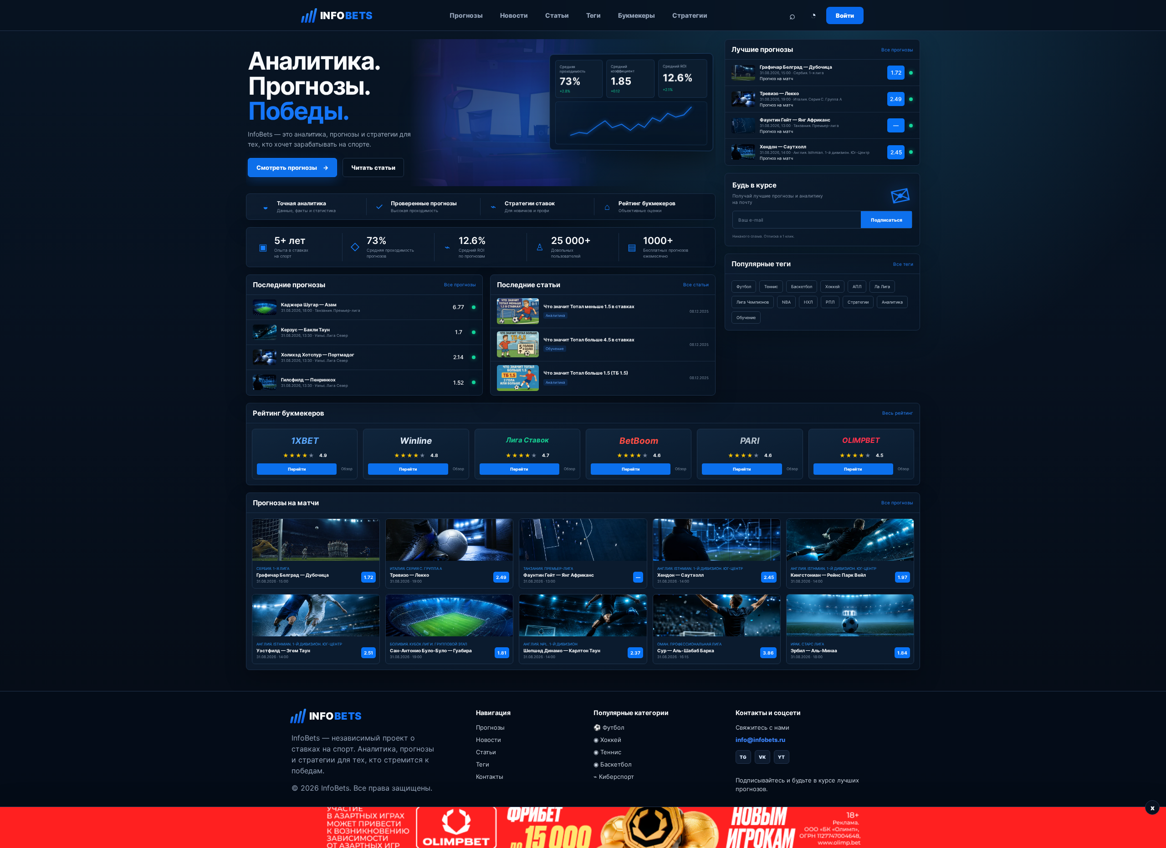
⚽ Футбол (608, 727)
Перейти (297, 469)
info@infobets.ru (760, 739)
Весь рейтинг (897, 413)
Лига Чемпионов (752, 302)
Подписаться (886, 220)
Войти (845, 15)
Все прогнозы (460, 284)
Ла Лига (882, 286)
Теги (593, 15)
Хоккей (832, 286)
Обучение (746, 317)
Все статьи (696, 284)
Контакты (489, 776)
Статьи (557, 15)
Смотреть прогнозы (292, 167)
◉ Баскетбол (612, 764)
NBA (786, 302)
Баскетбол (801, 286)
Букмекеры (636, 15)
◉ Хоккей (607, 739)
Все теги (903, 264)
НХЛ (808, 302)
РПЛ (830, 302)
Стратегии (689, 15)
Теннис (771, 286)
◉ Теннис (607, 752)
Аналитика (892, 302)
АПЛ (857, 286)
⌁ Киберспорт (613, 776)
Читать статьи (373, 167)
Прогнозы (466, 15)
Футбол (743, 286)
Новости (514, 15)
